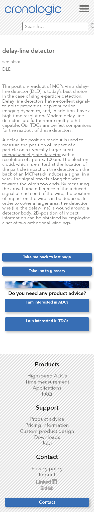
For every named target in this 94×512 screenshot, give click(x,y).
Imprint (47, 475)
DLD (35, 91)
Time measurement (47, 382)
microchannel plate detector (31, 155)
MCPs (58, 86)
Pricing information (47, 425)
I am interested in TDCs (47, 321)
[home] (38, 11)
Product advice (47, 419)
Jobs (47, 443)
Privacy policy (47, 469)
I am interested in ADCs (47, 302)
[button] (84, 9)
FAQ (47, 394)
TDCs (35, 125)
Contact (47, 502)
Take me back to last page (47, 257)
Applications (47, 388)
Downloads (47, 437)
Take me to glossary (47, 271)
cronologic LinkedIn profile (42, 481)
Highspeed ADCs (47, 376)
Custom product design (47, 431)
